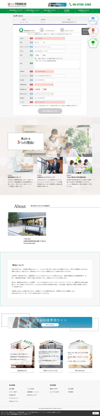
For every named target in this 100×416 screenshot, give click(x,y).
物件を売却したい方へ (33, 10)
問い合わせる (80, 371)
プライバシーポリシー (34, 105)
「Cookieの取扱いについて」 (16, 414)
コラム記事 (30, 389)
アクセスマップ (13, 398)
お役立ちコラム (13, 401)
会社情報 (67, 10)
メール (38, 89)
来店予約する (22, 371)
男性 (37, 55)
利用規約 (25, 105)
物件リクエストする (51, 371)
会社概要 (11, 389)
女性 (44, 55)
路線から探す (54, 389)
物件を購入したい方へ (16, 10)
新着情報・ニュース (33, 392)
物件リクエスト (93, 33)
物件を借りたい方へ (50, 10)
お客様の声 (12, 395)
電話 (45, 89)
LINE (93, 45)
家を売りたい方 (31, 395)
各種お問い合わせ (83, 10)
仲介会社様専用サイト (57, 4)
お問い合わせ (93, 21)
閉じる (95, 413)
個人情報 (70, 389)
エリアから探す (54, 392)
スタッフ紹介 (13, 392)
